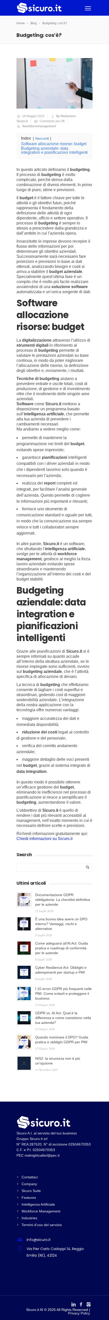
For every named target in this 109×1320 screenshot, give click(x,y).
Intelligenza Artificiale (38, 1204)
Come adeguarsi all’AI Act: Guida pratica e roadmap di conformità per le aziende (61, 948)
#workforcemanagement (39, 126)
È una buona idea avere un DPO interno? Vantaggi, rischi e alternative (61, 924)
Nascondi (42, 138)
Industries (29, 1218)
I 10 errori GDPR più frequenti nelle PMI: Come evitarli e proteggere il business (63, 993)
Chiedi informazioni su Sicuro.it (44, 838)
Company (29, 1184)
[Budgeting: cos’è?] (54, 83)
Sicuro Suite (31, 1191)
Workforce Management (41, 1211)
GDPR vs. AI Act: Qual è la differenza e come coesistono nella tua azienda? (63, 1018)
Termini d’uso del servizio (42, 1225)
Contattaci (30, 1177)
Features (29, 1198)
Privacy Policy (79, 1313)
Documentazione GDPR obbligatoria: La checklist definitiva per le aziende (62, 899)
